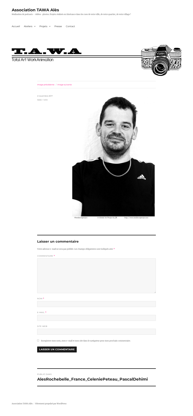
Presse (58, 26)
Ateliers (28, 26)
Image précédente (45, 84)
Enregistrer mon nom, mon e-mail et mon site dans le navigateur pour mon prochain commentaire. (86, 341)
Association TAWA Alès (35, 9)
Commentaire (46, 256)
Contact (70, 26)
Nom (40, 298)
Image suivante (64, 84)
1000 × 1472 (42, 100)
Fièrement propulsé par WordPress (51, 403)
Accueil (16, 26)
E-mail (41, 312)
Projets (43, 26)
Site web (42, 326)
